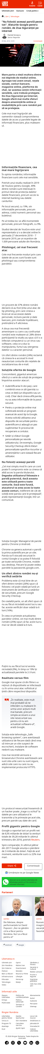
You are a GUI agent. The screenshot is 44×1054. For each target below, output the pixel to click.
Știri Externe (6, 968)
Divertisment (21, 968)
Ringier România (10, 1012)
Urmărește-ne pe (23, 872)
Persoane (33, 1004)
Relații (18, 982)
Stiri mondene (21, 1021)
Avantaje (5, 1026)
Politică (4, 971)
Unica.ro (5, 1021)
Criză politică (32, 10)
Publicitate (6, 1003)
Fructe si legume (33, 975)
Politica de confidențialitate (22, 996)
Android (8, 945)
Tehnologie (15, 16)
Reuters (35, 839)
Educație (5, 979)
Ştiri (7, 16)
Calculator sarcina (20, 1024)
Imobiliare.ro (35, 1021)
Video (4, 985)
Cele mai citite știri (35, 985)
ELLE (3, 1029)
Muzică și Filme (22, 974)
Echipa (4, 1000)
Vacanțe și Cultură (34, 968)
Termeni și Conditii (20, 1005)
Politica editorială (19, 1001)
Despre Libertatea (6, 996)
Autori (32, 998)
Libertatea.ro (8, 958)
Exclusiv (20, 10)
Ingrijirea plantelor (33, 980)
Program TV (6, 1023)
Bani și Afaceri (7, 974)
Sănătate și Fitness (34, 963)
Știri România (7, 965)
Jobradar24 (34, 1023)
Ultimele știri (8, 10)
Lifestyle (19, 976)
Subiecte (33, 1001)
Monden (19, 971)
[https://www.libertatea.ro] (3, 16)
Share (10, 865)
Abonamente (35, 995)
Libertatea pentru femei (7, 1017)
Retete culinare (36, 972)
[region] (22, 146)
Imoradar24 (34, 1026)
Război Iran (20, 965)
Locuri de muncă (33, 1017)
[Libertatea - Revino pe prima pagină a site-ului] (5, 4)
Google (21, 945)
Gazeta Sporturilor (20, 1017)
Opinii (18, 963)
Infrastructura (7, 976)
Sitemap (33, 1006)
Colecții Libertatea (34, 1030)
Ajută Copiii (20, 1028)
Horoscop (19, 979)
